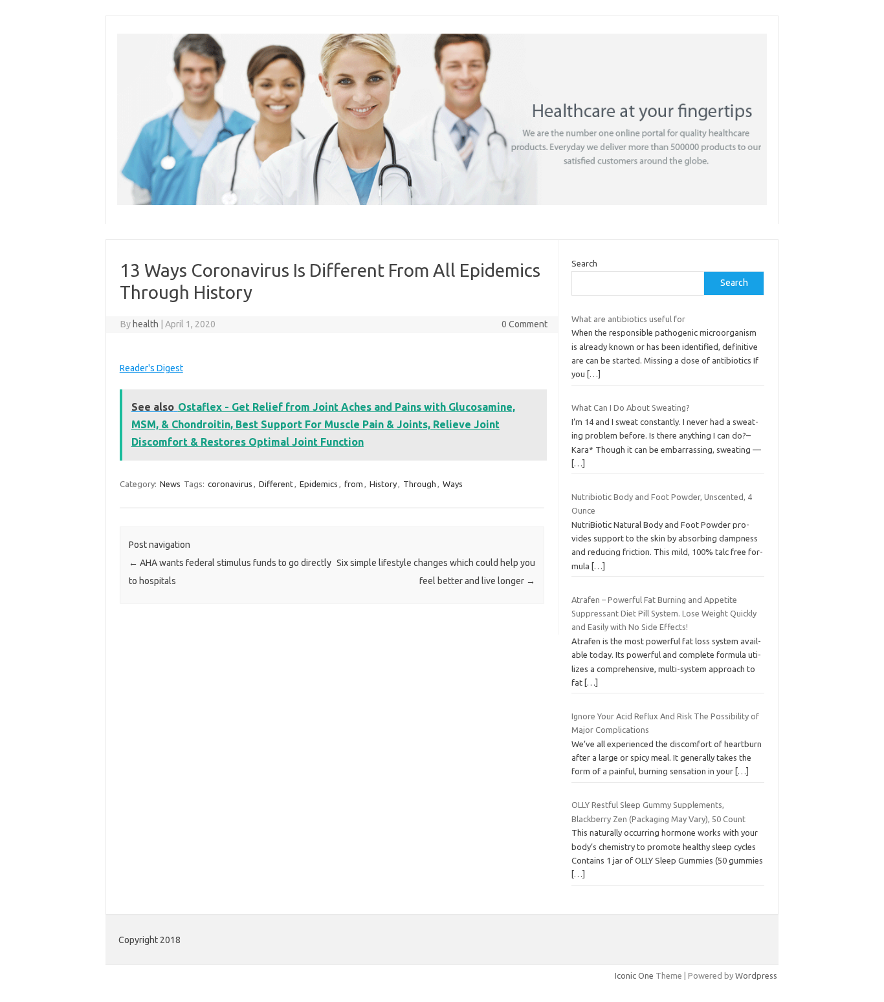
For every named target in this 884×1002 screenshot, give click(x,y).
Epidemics (319, 483)
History (383, 483)
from (353, 483)
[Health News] (442, 202)
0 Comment (524, 324)
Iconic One (634, 975)
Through (419, 483)
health (146, 324)
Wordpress (756, 975)
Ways (453, 483)
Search (584, 263)
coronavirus (230, 483)
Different (276, 483)
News (170, 483)
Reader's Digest (151, 368)
